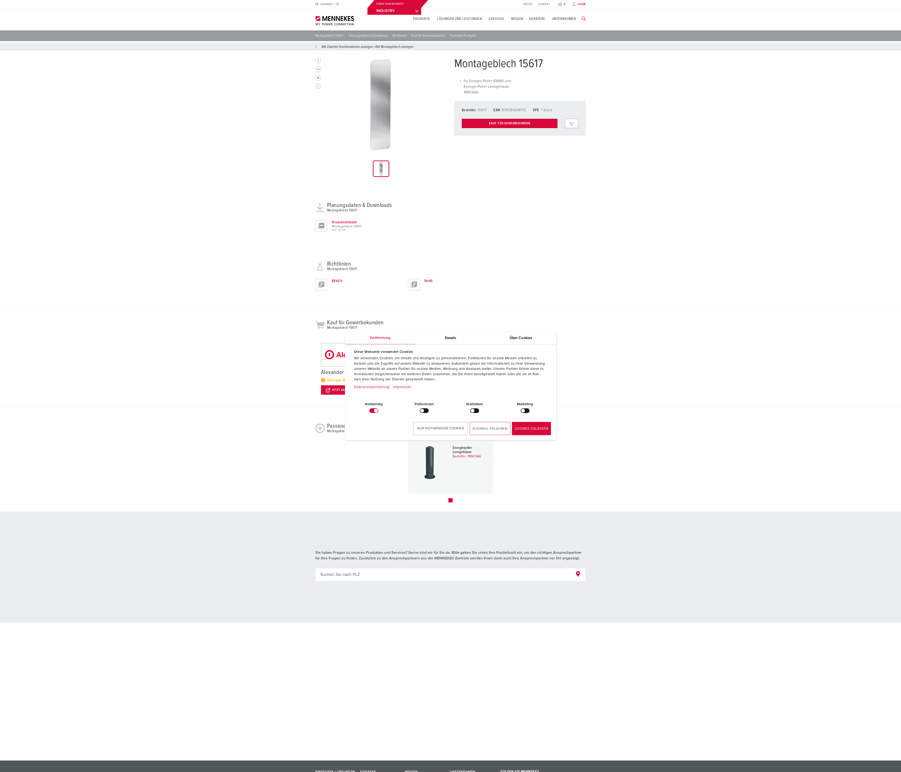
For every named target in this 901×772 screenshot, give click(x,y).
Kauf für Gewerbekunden (428, 36)
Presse (528, 4)
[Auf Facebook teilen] (318, 61)
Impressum (402, 387)
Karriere (537, 19)
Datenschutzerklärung (372, 387)
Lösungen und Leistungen (459, 19)
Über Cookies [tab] (521, 338)
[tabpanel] (381, 105)
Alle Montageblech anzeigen (394, 47)
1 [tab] (450, 500)
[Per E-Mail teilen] (318, 77)
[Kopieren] (318, 86)
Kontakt (544, 4)
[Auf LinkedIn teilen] (318, 69)
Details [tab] (450, 338)
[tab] (381, 168)
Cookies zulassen (531, 428)
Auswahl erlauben (490, 428)
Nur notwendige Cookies (440, 428)
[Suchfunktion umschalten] (584, 19)
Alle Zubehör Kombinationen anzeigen (347, 47)
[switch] (424, 410)
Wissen (517, 19)
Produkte (421, 19)
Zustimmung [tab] (380, 338)
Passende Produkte (463, 36)
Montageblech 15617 (329, 36)
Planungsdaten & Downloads (368, 36)
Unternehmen (564, 19)
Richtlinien (399, 36)
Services (496, 19)
